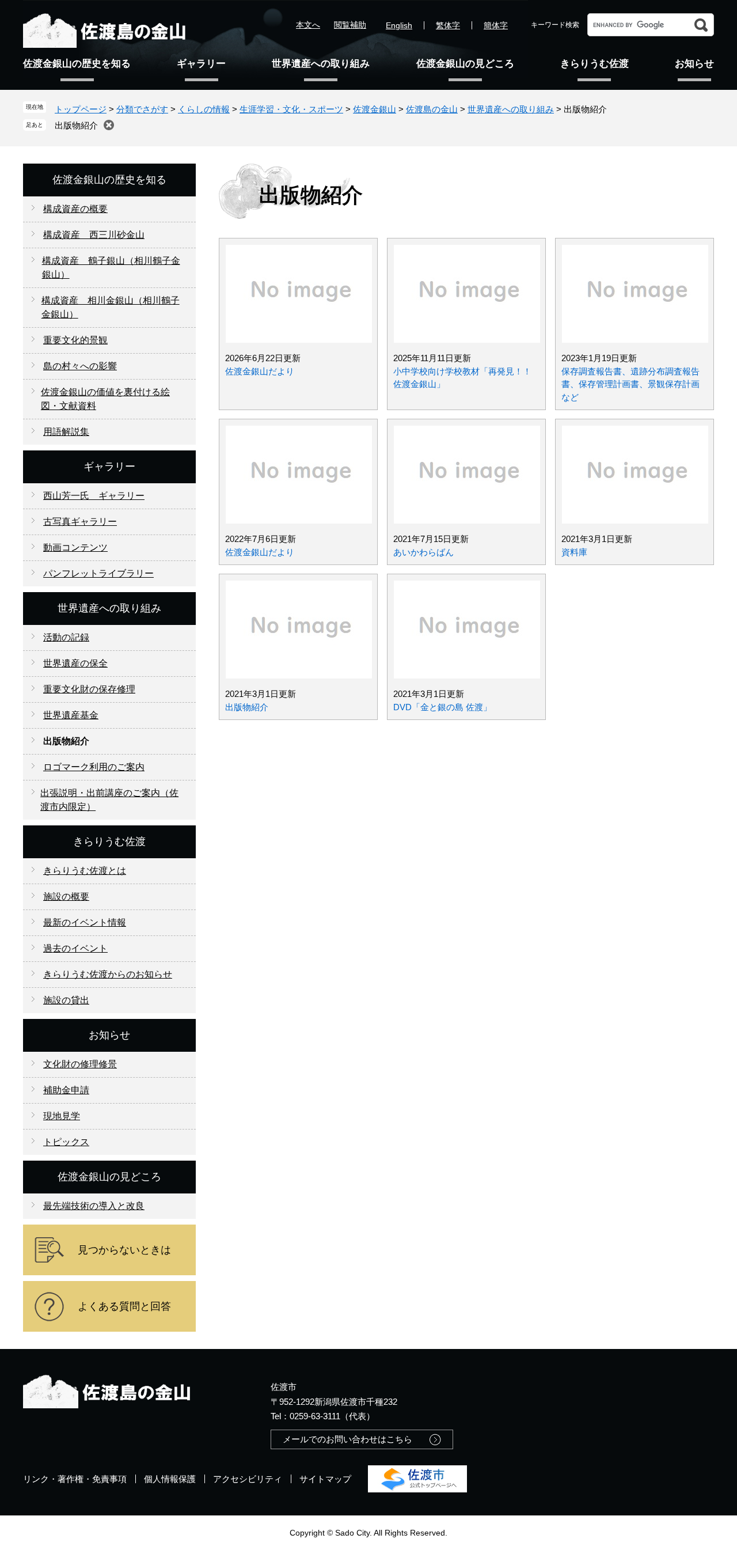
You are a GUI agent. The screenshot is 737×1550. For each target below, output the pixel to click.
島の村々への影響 (80, 366)
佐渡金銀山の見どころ (465, 63)
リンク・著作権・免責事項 (75, 1479)
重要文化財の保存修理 (89, 689)
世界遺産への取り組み (321, 63)
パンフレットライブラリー (98, 573)
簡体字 (496, 25)
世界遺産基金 (70, 715)
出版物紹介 (76, 125)
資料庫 (574, 552)
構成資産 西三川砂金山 (94, 235)
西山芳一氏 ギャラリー (94, 496)
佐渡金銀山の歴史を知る (77, 63)
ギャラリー (201, 63)
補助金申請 (66, 1090)
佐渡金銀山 (374, 109)
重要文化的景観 (75, 340)
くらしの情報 (204, 109)
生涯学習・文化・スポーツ (291, 109)
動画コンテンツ (75, 547)
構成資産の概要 (75, 209)
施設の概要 (66, 896)
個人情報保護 (170, 1479)
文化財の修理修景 (80, 1064)
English (399, 25)
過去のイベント (75, 948)
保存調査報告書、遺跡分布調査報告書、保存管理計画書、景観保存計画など (630, 384)
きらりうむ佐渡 (594, 63)
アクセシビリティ (247, 1479)
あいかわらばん (423, 552)
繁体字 (448, 25)
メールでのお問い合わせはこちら (347, 1439)
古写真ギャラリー (80, 521)
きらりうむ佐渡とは (84, 871)
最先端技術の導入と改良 (94, 1206)
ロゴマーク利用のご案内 (94, 767)
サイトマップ (325, 1479)
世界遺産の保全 (75, 663)
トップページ (81, 109)
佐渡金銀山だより (259, 371)
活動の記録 (66, 637)
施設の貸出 (66, 1000)
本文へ (308, 24)
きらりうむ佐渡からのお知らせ (107, 974)
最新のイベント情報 (84, 922)
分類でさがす (142, 109)
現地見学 (61, 1116)
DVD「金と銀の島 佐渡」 (442, 707)
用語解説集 (66, 432)
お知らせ (694, 63)
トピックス (66, 1142)
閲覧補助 (350, 24)
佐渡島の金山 (432, 109)
